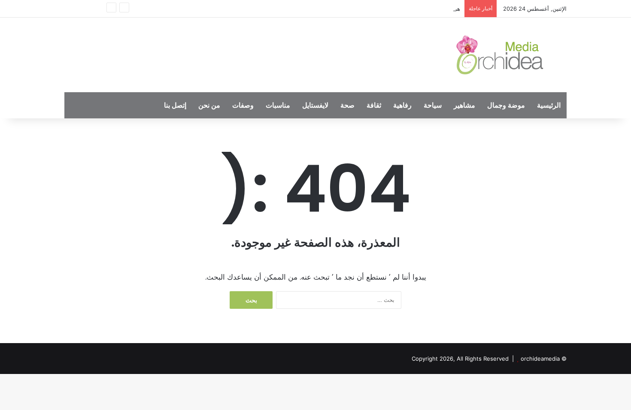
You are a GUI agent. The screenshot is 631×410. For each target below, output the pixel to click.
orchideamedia (540, 358)
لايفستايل (315, 105)
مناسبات (278, 105)
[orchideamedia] (502, 55)
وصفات (243, 105)
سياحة (433, 105)
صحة (347, 105)
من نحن (209, 105)
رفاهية (402, 105)
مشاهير (464, 105)
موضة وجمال (506, 105)
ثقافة (374, 105)
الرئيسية (549, 105)
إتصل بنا (175, 105)
